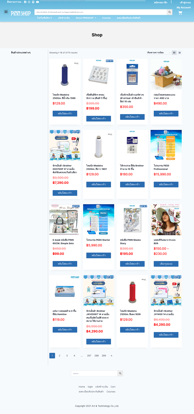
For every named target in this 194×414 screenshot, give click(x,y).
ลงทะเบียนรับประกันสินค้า (129, 17)
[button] (6, 11)
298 (96, 355)
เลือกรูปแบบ (166, 263)
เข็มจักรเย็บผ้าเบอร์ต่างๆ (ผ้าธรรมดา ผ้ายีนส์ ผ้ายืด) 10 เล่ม (132, 98)
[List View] (180, 53)
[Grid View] (174, 53)
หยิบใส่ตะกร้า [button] (65, 113)
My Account (184, 7)
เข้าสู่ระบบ (185, 2)
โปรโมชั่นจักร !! (44, 17)
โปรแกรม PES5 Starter (98, 240)
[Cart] (180, 12)
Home (82, 386)
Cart (113, 386)
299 (104, 355)
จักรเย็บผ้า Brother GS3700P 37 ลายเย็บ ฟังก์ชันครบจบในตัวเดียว (65, 169)
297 (89, 355)
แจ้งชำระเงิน (64, 17)
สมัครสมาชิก (160, 2)
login (90, 386)
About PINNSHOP (84, 17)
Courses (106, 17)
